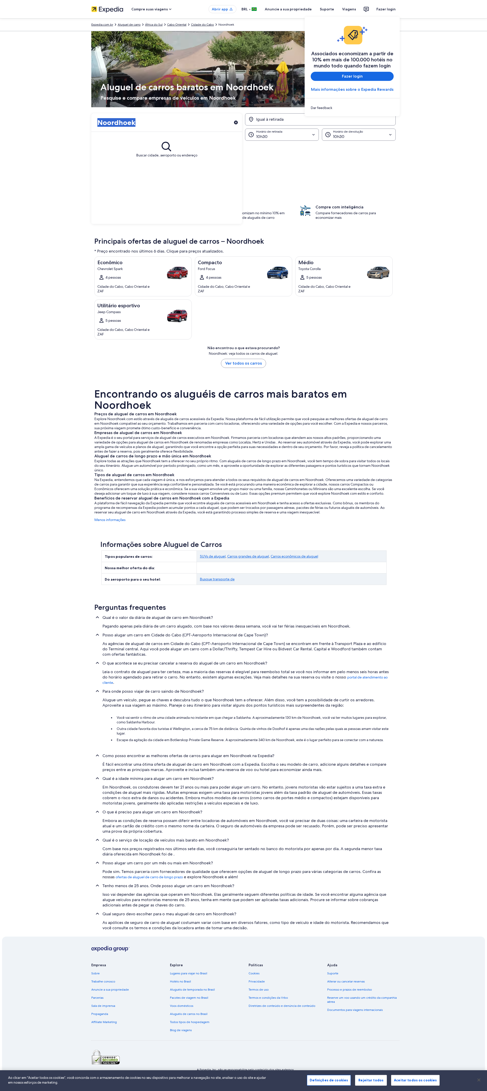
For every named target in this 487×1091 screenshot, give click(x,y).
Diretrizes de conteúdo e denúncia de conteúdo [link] (282, 1006)
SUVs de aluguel (212, 556)
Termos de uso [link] (259, 990)
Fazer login (386, 9)
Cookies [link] (254, 973)
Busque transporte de (217, 579)
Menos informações (110, 519)
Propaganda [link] (99, 1014)
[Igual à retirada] (320, 119)
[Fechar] (478, 1079)
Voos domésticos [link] (181, 1006)
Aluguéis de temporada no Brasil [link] (192, 990)
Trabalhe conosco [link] (103, 981)
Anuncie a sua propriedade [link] (110, 990)
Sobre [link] (95, 973)
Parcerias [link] (97, 998)
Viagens (349, 9)
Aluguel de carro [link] (129, 25)
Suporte (327, 9)
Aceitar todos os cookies (415, 1080)
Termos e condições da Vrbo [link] (268, 998)
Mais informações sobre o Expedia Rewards (352, 89)
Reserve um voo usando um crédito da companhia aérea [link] (362, 1000)
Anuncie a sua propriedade (288, 9)
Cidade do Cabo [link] (202, 25)
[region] (243, 1080)
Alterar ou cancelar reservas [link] (346, 981)
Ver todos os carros (243, 363)
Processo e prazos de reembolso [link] (349, 990)
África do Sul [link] (154, 25)
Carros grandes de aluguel (248, 556)
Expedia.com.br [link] (102, 25)
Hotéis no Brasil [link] (180, 981)
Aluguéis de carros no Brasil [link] (188, 1014)
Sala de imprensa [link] (103, 1006)
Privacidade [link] (257, 981)
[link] (352, 107)
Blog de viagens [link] (181, 1030)
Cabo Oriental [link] (176, 25)
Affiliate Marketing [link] (104, 1022)
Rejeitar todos (371, 1080)
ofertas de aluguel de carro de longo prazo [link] (149, 877)
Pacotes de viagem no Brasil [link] (189, 998)
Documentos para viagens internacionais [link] (355, 1010)
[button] (243, 166)
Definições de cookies (329, 1080)
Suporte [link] (332, 973)
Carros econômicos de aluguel (294, 556)
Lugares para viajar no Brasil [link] (188, 973)
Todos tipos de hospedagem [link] (190, 1022)
